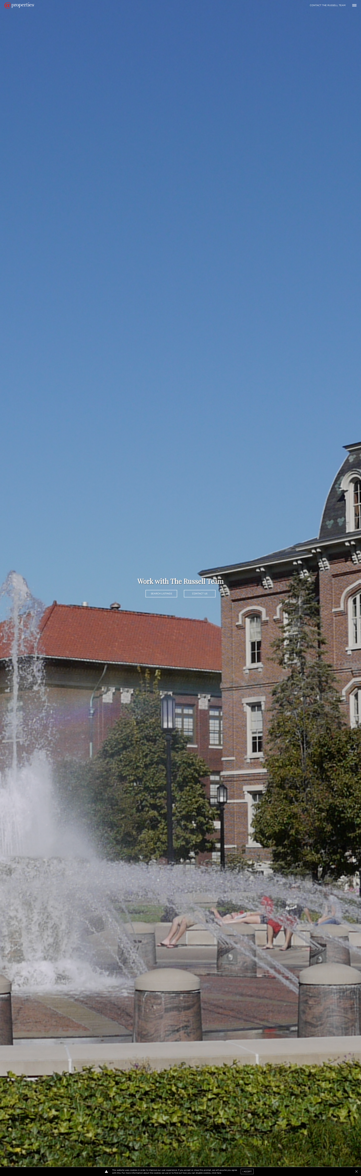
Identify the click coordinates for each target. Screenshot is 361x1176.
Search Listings (161, 593)
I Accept (247, 1171)
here (219, 1173)
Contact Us (199, 593)
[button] (356, 1171)
